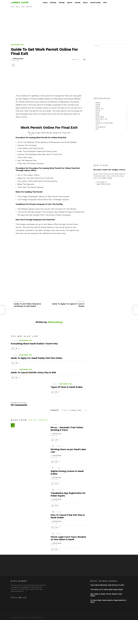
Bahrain (53, 2)
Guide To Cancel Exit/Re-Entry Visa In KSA (33, 372)
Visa (30, 340)
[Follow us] (119, 3)
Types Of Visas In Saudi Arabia (66, 387)
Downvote (16, 348)
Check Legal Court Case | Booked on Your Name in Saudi (68, 538)
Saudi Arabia (95, 2)
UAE (104, 2)
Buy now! (29, 6)
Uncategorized (111, 127)
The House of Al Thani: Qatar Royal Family (106, 589)
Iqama (69, 2)
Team (23, 6)
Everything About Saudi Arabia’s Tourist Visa (34, 343)
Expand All (54, 410)
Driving (61, 2)
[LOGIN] (126, 3)
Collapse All (66, 410)
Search (125, 46)
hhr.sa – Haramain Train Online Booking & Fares (67, 428)
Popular (13, 425)
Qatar (85, 2)
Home (45, 2)
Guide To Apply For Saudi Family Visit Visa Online (36, 358)
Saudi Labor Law (111, 119)
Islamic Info (111, 109)
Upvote (12, 348)
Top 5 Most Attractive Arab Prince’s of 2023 (107, 585)
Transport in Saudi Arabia (111, 123)
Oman (111, 113)
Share (13, 65)
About (18, 6)
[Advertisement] (69, 24)
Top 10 (111, 121)
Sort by (73, 410)
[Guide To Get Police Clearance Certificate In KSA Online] (2, 310)
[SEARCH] (122, 3)
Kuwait (77, 2)
